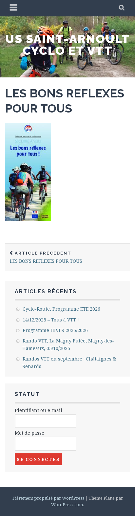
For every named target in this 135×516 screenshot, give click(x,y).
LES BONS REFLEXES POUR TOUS (46, 257)
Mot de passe (29, 433)
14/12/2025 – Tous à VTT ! (51, 320)
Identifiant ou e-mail (38, 410)
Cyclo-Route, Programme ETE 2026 (61, 309)
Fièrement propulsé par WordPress (48, 498)
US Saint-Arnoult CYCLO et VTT (67, 44)
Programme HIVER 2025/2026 (55, 330)
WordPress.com (67, 504)
